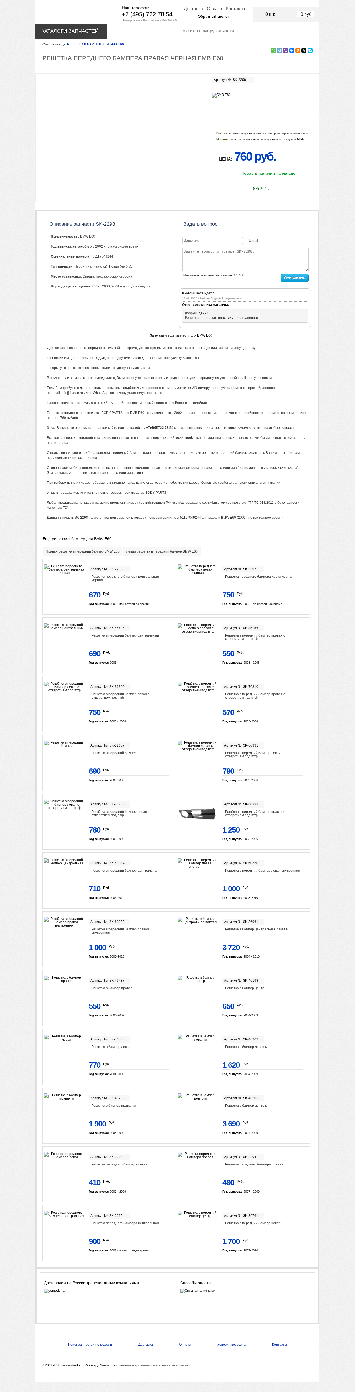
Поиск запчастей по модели (90, 1345)
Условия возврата (231, 1345)
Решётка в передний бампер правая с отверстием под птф (255, 637)
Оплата (214, 8)
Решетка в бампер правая (112, 988)
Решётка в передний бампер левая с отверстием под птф (120, 695)
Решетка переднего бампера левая (120, 1164)
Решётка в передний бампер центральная (125, 870)
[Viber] (285, 50)
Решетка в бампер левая (111, 1047)
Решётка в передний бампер (114, 753)
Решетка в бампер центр (244, 988)
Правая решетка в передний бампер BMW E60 (83, 551)
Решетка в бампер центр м (246, 1106)
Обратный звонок (213, 16)
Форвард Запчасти (100, 1365)
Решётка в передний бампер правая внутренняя (120, 931)
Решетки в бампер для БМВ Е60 (95, 44)
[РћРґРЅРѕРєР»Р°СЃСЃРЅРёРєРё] (297, 50)
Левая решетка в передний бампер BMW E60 (162, 551)
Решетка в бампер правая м (114, 1106)
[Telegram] (279, 50)
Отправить (295, 278)
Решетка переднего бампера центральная (125, 1223)
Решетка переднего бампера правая (254, 1164)
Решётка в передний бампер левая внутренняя (262, 870)
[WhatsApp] (273, 50)
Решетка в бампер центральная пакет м (256, 929)
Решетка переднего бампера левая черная (259, 577)
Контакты (235, 8)
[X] (303, 50)
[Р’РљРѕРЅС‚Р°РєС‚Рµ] (291, 50)
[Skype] (310, 50)
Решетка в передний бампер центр (253, 1223)
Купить (260, 189)
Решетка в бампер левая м (246, 1047)
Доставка (193, 8)
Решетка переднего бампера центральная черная (125, 578)
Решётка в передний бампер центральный (125, 635)
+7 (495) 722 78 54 (147, 14)
